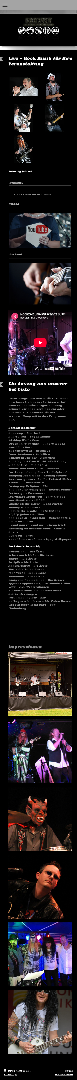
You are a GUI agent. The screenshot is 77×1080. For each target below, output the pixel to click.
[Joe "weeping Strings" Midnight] (23, 149)
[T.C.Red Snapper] (23, 118)
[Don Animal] (55, 87)
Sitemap (10, 1074)
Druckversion (18, 1070)
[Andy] (54, 118)
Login (68, 1070)
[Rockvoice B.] (24, 86)
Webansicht (64, 1074)
